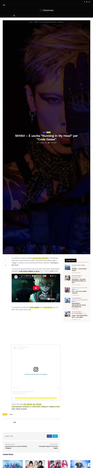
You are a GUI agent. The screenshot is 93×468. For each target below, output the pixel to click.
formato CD (48, 307)
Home (30, 22)
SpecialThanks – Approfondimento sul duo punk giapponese (79, 305)
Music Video (84, 287)
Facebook (25, 406)
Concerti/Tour (76, 277)
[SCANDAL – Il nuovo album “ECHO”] (67, 267)
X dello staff (36, 406)
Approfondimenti (77, 265)
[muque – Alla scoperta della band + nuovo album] (67, 314)
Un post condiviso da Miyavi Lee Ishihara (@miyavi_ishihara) (36, 397)
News (44, 132)
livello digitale (34, 307)
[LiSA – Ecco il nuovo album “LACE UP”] (67, 289)
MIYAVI (11, 414)
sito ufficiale (27, 404)
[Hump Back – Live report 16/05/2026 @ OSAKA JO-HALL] (67, 277)
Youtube (24, 409)
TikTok (18, 409)
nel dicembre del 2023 (40, 258)
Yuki (38, 142)
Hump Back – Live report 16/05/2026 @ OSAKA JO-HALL (79, 281)
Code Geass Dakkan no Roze (29, 271)
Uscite (48, 132)
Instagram (44, 406)
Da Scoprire (84, 299)
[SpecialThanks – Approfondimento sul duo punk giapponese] (67, 300)
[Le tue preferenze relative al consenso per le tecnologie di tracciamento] (90, 465)
